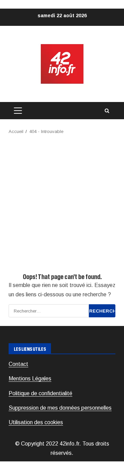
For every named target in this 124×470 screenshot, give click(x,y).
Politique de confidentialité (40, 393)
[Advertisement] (62, 201)
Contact (18, 364)
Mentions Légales (30, 378)
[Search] (106, 111)
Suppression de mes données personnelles (60, 408)
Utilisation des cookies (36, 422)
